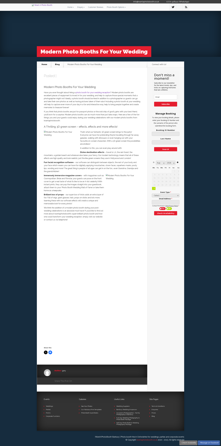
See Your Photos (86, 406)
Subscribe (166, 104)
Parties (48, 409)
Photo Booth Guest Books (89, 413)
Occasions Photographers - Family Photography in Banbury (128, 413)
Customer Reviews (95, 7)
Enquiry (80, 7)
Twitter (85, 381)
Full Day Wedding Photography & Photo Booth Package (128, 418)
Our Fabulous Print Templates (91, 409)
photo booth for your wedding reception (93, 92)
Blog (57, 64)
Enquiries (155, 409)
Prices (154, 413)
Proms (48, 413)
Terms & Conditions (158, 406)
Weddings (49, 406)
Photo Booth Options (115, 7)
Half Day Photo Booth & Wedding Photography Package (127, 423)
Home (69, 7)
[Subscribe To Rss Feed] (186, 7)
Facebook (80, 381)
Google (76, 381)
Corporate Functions (53, 416)
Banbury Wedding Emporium (126, 409)
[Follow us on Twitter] (173, 7)
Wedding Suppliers (123, 406)
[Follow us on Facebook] (179, 7)
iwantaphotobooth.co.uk (147, 440)
